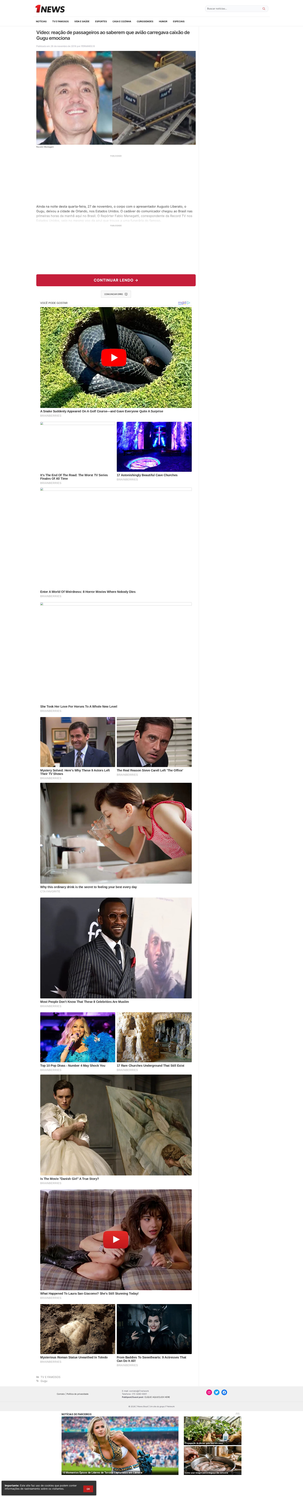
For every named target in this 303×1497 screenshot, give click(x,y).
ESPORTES (101, 21)
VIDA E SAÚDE (81, 21)
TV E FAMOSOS (60, 21)
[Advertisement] (116, 179)
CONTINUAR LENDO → (116, 280)
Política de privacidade (78, 1394)
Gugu (44, 1381)
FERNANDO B (88, 46)
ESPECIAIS (178, 21)
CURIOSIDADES (145, 21)
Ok (88, 1489)
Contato (61, 1394)
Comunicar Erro (113, 294)
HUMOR (163, 21)
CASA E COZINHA (122, 21)
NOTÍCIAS (41, 21)
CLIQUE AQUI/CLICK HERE (157, 1397)
